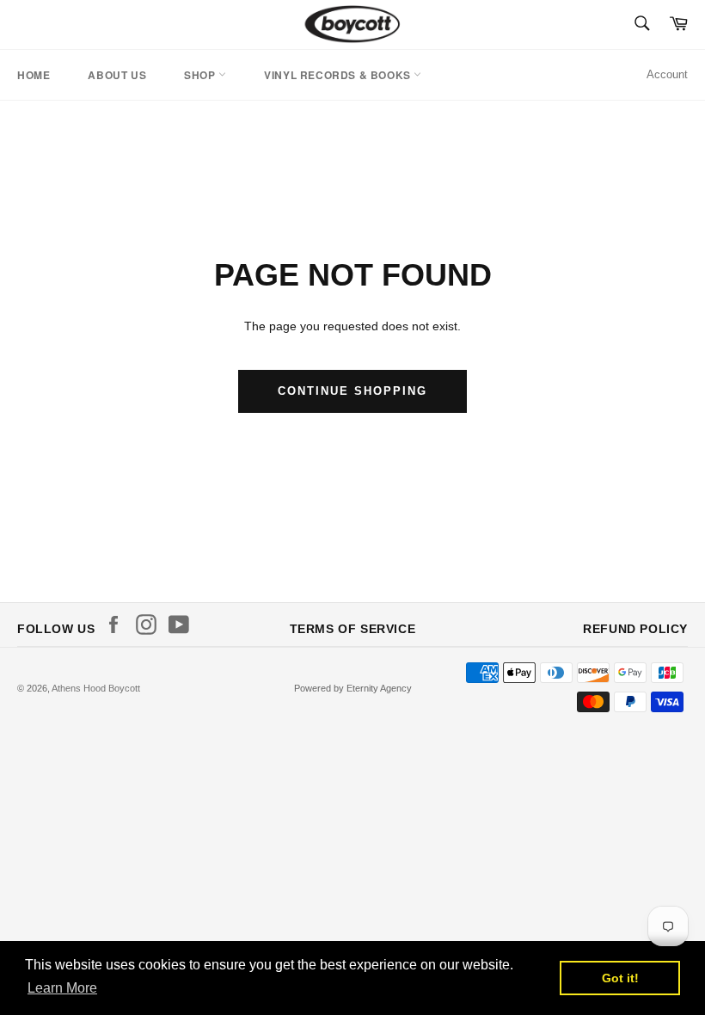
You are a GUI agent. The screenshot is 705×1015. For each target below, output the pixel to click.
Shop (201, 75)
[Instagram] (150, 624)
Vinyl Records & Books (339, 75)
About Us (117, 75)
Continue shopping (352, 390)
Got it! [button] (620, 978)
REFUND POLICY (635, 629)
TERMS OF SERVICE (353, 629)
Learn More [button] (62, 988)
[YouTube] (183, 624)
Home (33, 75)
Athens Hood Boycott (96, 688)
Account (667, 74)
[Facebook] (117, 624)
